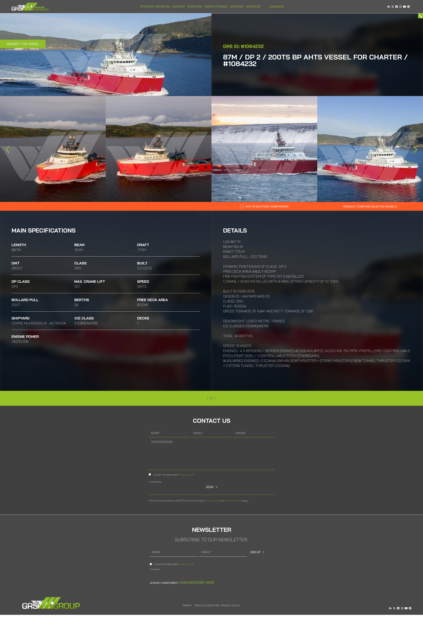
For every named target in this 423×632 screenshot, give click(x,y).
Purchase (194, 6)
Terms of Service (232, 500)
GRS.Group (253, 6)
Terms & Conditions (207, 605)
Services (236, 6)
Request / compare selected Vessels (370, 206)
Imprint (187, 605)
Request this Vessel (23, 44)
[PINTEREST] (408, 6)
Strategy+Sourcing (155, 6)
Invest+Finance (216, 6)
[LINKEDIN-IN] (388, 6)
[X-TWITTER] (392, 6)
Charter (178, 6)
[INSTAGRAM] (400, 6)
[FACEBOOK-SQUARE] (396, 6)
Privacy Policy (185, 474)
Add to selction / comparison (267, 206)
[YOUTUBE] (404, 6)
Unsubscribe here (196, 582)
